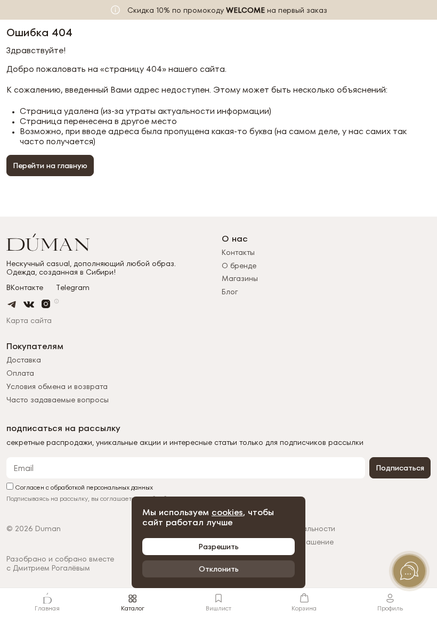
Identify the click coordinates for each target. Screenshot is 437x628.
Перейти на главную (50, 165)
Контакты (238, 252)
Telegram (73, 287)
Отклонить (219, 569)
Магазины (240, 278)
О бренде (239, 265)
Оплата (20, 373)
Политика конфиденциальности (278, 528)
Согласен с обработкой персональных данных (83, 487)
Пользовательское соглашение (278, 542)
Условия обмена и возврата (57, 386)
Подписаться (400, 467)
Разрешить (218, 546)
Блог (230, 291)
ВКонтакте (24, 287)
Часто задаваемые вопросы (57, 399)
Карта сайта (29, 320)
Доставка (23, 359)
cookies (227, 512)
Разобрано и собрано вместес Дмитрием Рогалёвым (60, 564)
